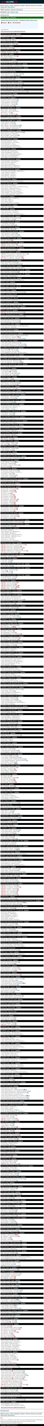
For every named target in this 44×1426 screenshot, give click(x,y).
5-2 (16, 645)
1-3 (14, 122)
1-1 (14, 79)
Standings (18, 34)
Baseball (33, 5)
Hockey (7, 5)
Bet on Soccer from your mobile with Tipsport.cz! (13, 31)
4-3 (18, 984)
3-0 (23, 83)
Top (1, 1417)
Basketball (16, 5)
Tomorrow (13, 9)
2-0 (13, 223)
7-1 (14, 1198)
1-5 (16, 1118)
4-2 (26, 1089)
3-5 (20, 617)
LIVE (8, 12)
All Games (3, 12)
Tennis (11, 5)
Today (2, 9)
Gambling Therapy (15, 1422)
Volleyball (27, 5)
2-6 (15, 1019)
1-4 (15, 109)
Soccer (2, 5)
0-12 (20, 817)
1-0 (17, 44)
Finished (12, 12)
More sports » (11, 6)
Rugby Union (4, 6)
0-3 (19, 382)
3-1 (23, 73)
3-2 (17, 56)
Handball (22, 5)
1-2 (17, 52)
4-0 (20, 126)
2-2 (20, 125)
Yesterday (7, 9)
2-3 (18, 99)
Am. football (39, 5)
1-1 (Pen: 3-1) (17, 75)
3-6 (16, 1088)
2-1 (17, 61)
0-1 (12, 112)
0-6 (25, 316)
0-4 (22, 87)
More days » (20, 9)
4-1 (21, 263)
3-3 (17, 384)
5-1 (24, 871)
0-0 (13, 48)
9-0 (15, 402)
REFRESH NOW (5, 15)
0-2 (15, 105)
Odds (16, 12)
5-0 (13, 206)
